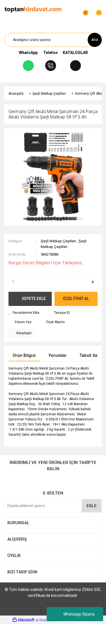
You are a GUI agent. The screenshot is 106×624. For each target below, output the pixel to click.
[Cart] (96, 10)
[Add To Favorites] (23, 312)
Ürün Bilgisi (24, 355)
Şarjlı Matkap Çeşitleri (58, 241)
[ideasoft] (23, 620)
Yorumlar (57, 355)
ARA (94, 40)
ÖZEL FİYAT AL (76, 298)
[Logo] (33, 10)
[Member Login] (71, 10)
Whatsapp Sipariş (78, 614)
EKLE (91, 505)
